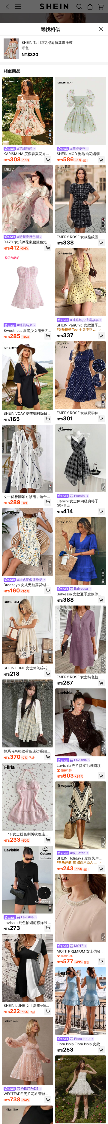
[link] (20, 148)
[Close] (101, 29)
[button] (47, 159)
